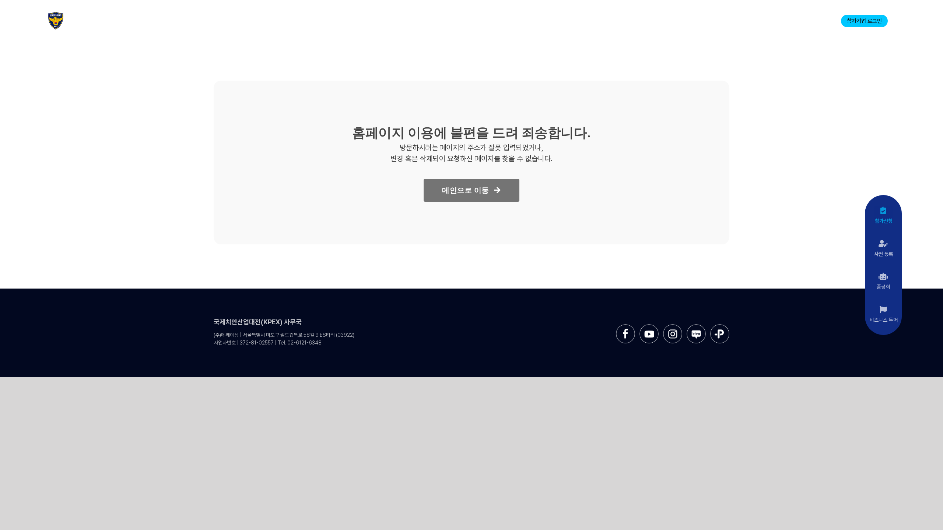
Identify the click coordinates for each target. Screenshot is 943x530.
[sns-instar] (672, 327)
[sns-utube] (649, 327)
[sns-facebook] (625, 327)
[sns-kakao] (719, 327)
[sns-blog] (696, 327)
